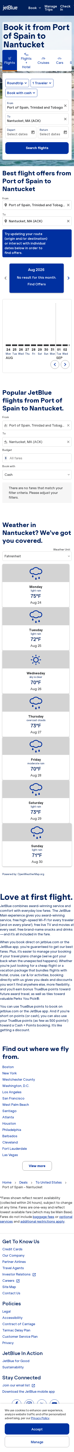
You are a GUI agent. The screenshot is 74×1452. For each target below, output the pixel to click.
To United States (49, 1182)
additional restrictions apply (42, 1221)
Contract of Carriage (18, 1324)
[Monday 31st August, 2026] (52, 345)
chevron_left (5, 278)
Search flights (37, 148)
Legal (6, 1311)
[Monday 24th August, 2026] (8, 345)
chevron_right (68, 278)
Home (6, 1182)
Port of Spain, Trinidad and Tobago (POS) (35, 107)
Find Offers (37, 284)
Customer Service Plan (20, 1336)
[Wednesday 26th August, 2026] (20, 345)
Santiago (9, 1111)
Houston (9, 1123)
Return (44, 129)
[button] (42, 83)
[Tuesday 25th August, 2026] (14, 345)
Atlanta (8, 1117)
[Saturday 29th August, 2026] (39, 345)
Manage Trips (51, 7)
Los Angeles (12, 1092)
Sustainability (13, 1367)
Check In (65, 7)
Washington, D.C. (15, 1086)
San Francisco (13, 1098)
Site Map (9, 1287)
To (8, 116)
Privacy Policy (40, 1418)
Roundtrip (15, 83)
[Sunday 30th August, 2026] (46, 345)
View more (37, 1166)
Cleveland (10, 1142)
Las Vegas (10, 1155)
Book (35, 8)
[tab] (9, 60)
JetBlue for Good (15, 1361)
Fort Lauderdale (14, 1149)
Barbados (9, 1136)
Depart (11, 129)
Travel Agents (13, 1268)
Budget (7, 450)
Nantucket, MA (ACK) (24, 121)
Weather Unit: (62, 549)
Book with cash (19, 93)
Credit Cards (12, 1249)
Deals (23, 1182)
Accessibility (12, 1318)
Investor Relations (19, 1274)
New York (9, 1073)
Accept (37, 1429)
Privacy (8, 1343)
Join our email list (18, 1385)
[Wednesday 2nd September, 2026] (65, 345)
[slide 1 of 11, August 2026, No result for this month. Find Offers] (36, 278)
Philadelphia (11, 1130)
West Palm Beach (15, 1105)
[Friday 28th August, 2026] (33, 345)
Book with (8, 466)
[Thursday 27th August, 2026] (27, 345)
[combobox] (37, 205)
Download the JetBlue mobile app (28, 1391)
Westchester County (18, 1079)
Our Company (13, 1255)
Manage (37, 1442)
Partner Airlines (14, 1262)
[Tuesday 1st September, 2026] (58, 345)
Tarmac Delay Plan (16, 1330)
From (10, 103)
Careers (11, 1281)
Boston (8, 1067)
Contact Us (11, 1293)
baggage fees (43, 1217)
